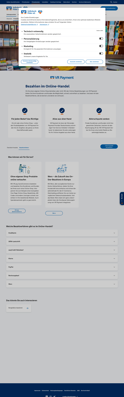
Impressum (43, 24)
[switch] (101, 38)
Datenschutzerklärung (28, 24)
